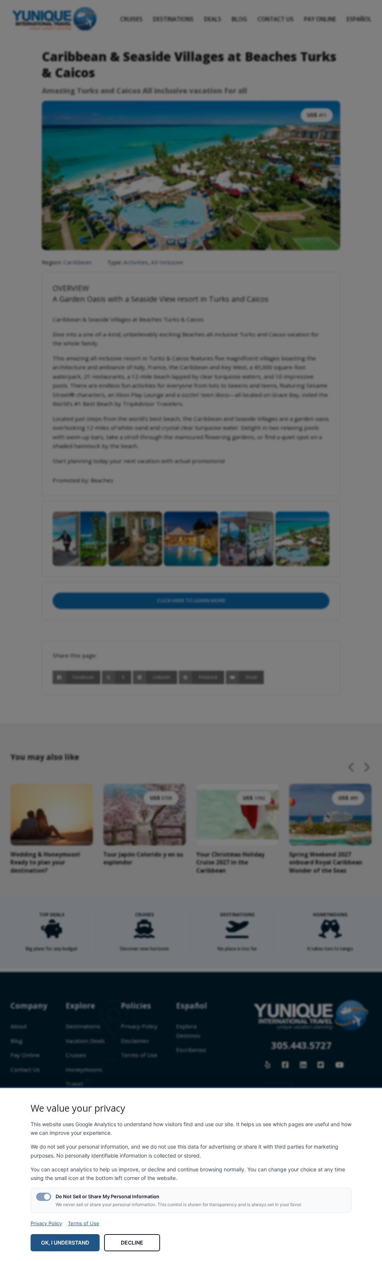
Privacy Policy (46, 1223)
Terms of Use (83, 1223)
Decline (132, 1242)
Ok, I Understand (65, 1242)
